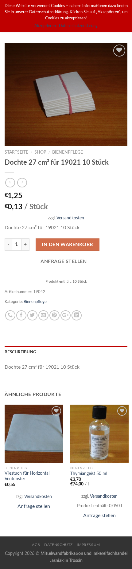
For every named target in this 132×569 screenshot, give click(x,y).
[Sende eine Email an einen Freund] (43, 315)
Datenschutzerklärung (78, 26)
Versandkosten (70, 218)
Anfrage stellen (33, 506)
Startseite (16, 152)
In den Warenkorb (67, 244)
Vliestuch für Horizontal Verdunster (27, 476)
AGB (36, 545)
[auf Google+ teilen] (65, 315)
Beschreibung (20, 352)
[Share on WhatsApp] (10, 315)
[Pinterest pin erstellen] (54, 315)
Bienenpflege (67, 152)
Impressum (88, 545)
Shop (40, 152)
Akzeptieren (45, 26)
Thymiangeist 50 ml (88, 474)
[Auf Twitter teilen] (32, 315)
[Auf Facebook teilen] (21, 315)
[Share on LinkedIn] (77, 315)
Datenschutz (58, 545)
